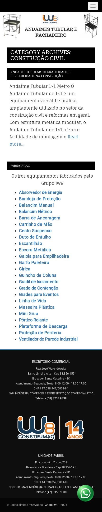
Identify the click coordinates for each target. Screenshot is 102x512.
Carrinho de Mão (35, 224)
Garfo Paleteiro (34, 262)
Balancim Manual (36, 205)
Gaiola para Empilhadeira (44, 256)
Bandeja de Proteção (40, 198)
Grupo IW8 (52, 505)
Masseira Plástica (37, 307)
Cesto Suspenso (35, 230)
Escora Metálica (35, 249)
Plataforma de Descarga (43, 326)
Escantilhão (30, 243)
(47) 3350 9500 (57, 492)
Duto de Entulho (35, 237)
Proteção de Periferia (40, 332)
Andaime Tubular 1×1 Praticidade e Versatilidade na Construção (40, 73)
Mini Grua (28, 313)
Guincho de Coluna (38, 275)
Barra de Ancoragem (39, 217)
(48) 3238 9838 (57, 398)
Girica (24, 268)
